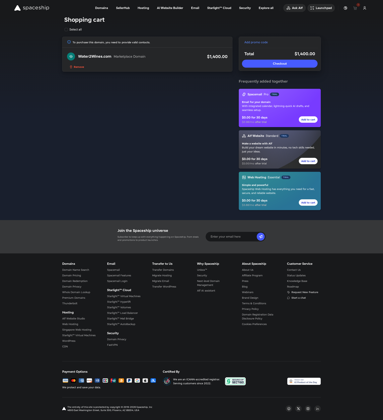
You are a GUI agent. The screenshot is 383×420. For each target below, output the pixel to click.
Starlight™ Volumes (119, 307)
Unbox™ (202, 270)
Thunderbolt (69, 303)
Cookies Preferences (254, 324)
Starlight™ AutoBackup (121, 324)
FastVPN (112, 345)
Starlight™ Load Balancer (122, 313)
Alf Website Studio (73, 318)
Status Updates (296, 275)
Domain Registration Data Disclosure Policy (257, 316)
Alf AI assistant (206, 291)
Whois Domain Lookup (76, 292)
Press (245, 281)
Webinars (247, 292)
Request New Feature (304, 292)
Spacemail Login (117, 281)
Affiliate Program (252, 275)
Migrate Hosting (162, 275)
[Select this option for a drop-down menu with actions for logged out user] (365, 8)
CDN (65, 346)
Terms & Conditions (254, 303)
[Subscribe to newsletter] (261, 237)
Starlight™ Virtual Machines (79, 335)
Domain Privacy (71, 287)
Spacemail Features (119, 275)
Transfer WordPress (164, 287)
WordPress (68, 341)
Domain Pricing (71, 275)
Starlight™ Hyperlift (119, 302)
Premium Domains (73, 298)
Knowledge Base (297, 281)
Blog (245, 287)
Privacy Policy (250, 309)
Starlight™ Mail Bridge (120, 318)
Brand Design (250, 298)
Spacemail (113, 270)
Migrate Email (160, 281)
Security (202, 275)
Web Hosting (70, 324)
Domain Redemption (75, 281)
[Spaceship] (31, 8)
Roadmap (293, 287)
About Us (247, 270)
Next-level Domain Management (208, 283)
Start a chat (298, 298)
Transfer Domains (163, 270)
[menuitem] (79, 270)
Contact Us (294, 270)
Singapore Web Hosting (76, 330)
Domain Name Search (75, 270)
